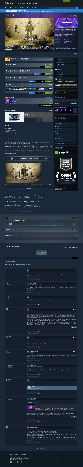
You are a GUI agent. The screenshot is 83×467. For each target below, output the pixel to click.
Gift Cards (40, 464)
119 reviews (10, 399)
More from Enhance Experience (18, 218)
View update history (58, 138)
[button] (7, 7)
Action (59, 117)
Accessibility (59, 458)
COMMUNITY (25, 3)
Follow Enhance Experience (17, 220)
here (25, 238)
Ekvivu (9, 351)
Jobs (49, 458)
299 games (9, 297)
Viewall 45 (75, 110)
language (75, 1)
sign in (71, 1)
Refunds (58, 464)
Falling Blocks (61, 48)
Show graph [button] (74, 257)
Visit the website (58, 123)
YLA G (9, 336)
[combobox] (62, 8)
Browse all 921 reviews (41, 448)
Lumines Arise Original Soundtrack (25, 78)
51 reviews (9, 381)
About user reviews (68, 247)
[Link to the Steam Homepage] (9, 4)
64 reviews (9, 352)
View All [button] (50, 110)
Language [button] (23, 257)
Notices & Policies (60, 460)
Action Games (11, 14)
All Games (7, 14)
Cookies (58, 462)
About (30, 3)
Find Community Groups (59, 143)
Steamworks (40, 460)
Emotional (65, 48)
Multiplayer (73, 48)
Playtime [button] (35, 257)
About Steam (40, 456)
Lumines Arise (15, 71)
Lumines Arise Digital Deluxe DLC (25, 71)
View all (76, 235)
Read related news (58, 140)
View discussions (58, 141)
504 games (9, 380)
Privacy (58, 456)
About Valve (51, 456)
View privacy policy (58, 136)
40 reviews (9, 284)
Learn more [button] (73, 103)
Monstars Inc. (69, 41)
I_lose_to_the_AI (11, 269)
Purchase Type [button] (15, 257)
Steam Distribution (41, 462)
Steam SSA (40, 458)
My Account (69, 462)
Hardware (50, 460)
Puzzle (57, 48)
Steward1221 (10, 426)
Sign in (7, 53)
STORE (19, 3)
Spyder (9, 379)
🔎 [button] (51, 156)
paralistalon (10, 283)
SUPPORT (35, 3)
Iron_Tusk (10, 296)
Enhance (65, 41)
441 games (9, 366)
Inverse (9, 128)
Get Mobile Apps (70, 458)
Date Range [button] (29, 257)
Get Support (69, 460)
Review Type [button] (8, 257)
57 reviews (9, 367)
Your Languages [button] (11, 261)
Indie (63, 117)
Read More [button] (74, 327)
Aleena (9, 398)
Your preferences (75, 247)
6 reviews (9, 298)
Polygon (6, 134)
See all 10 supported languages (60, 97)
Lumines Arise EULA (58, 85)
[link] (40, 81)
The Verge (7, 131)
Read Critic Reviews (64, 153)
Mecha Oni (10, 308)
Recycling (50, 462)
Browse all (49, 97)
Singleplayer (69, 48)
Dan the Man (10, 365)
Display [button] (41, 257)
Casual (61, 117)
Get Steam (69, 456)
